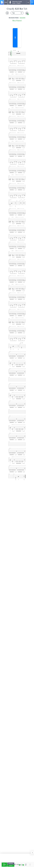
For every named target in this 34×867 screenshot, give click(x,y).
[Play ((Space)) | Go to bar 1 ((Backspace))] (4, 865)
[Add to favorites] (7, 13)
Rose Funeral (17, 20)
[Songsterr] (2, 2)
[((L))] (22, 864)
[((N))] (26, 864)
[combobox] (17, 13)
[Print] (26, 13)
